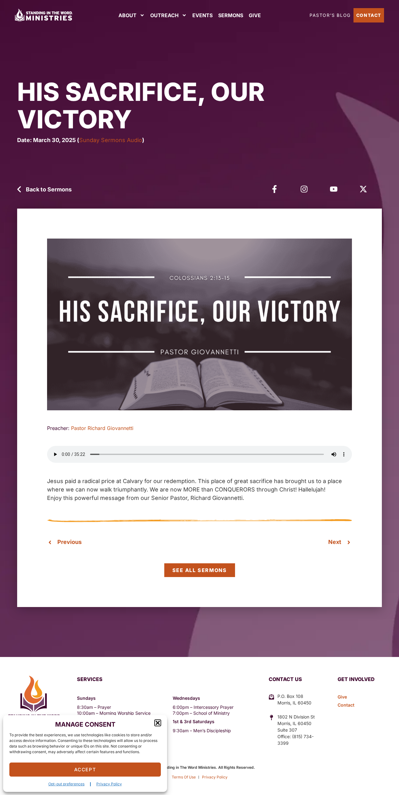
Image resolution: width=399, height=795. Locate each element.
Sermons (230, 15)
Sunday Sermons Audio (110, 140)
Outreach (164, 15)
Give (255, 15)
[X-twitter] (363, 189)
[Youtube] (333, 189)
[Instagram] (304, 189)
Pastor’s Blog (330, 15)
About (127, 15)
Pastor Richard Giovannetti (102, 428)
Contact (368, 15)
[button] (158, 723)
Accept (85, 770)
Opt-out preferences (66, 784)
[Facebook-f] (274, 189)
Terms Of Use (184, 777)
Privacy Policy (109, 784)
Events (202, 15)
